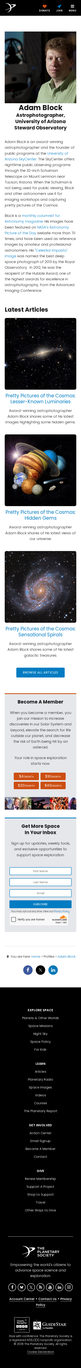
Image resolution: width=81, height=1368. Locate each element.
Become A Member (41, 1149)
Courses (40, 1103)
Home (35, 956)
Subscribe (40, 904)
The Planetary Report (40, 1111)
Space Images (40, 1087)
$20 (26, 785)
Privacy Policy (62, 911)
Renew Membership (40, 1179)
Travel (40, 1202)
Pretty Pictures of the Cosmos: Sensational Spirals (41, 631)
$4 (26, 776)
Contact (40, 1156)
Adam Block (66, 956)
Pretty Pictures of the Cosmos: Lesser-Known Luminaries (41, 398)
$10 (53, 776)
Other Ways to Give (40, 1210)
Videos (40, 1095)
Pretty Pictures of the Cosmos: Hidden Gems (41, 515)
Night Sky (40, 1034)
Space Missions (40, 1026)
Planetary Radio (40, 1079)
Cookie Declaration (40, 1352)
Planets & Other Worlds (40, 1018)
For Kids (40, 1049)
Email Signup (40, 1141)
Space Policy (40, 1041)
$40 (53, 785)
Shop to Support (40, 1194)
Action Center (40, 1133)
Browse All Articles (40, 672)
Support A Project (40, 1186)
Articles (40, 1071)
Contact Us (47, 1299)
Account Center (22, 1299)
